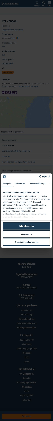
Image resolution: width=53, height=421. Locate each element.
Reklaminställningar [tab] (37, 184)
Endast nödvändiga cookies (26, 242)
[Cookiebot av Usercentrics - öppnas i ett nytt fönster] (39, 176)
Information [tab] (20, 184)
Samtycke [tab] (7, 184)
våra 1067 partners (17, 196)
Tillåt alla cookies (26, 226)
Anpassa (25, 234)
